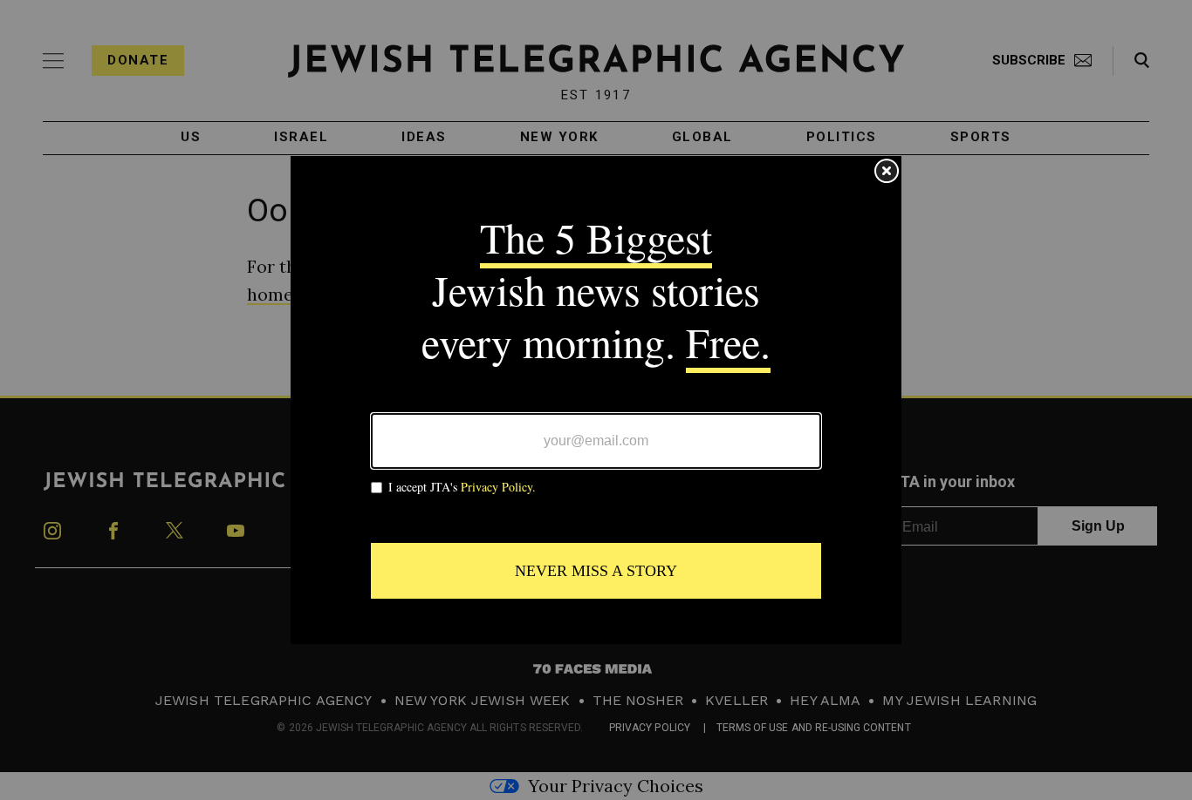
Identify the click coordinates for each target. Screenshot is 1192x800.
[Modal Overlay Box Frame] (596, 400)
